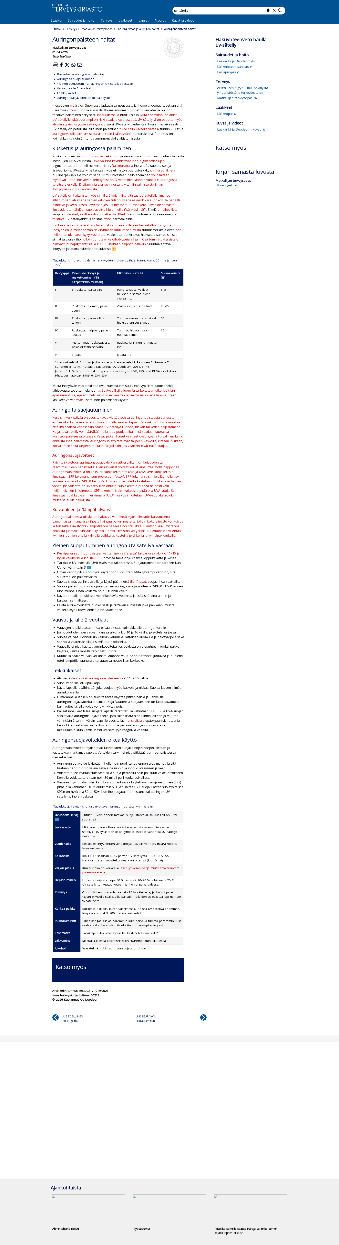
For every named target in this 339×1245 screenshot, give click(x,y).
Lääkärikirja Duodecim (236, 61)
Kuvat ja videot (183, 20)
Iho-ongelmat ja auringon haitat (138, 29)
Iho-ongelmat (227, 185)
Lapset (144, 20)
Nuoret (160, 20)
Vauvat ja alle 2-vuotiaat (74, 88)
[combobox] (228, 11)
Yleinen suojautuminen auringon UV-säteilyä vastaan (95, 83)
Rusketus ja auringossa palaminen (82, 74)
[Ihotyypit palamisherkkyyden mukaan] (114, 249)
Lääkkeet (125, 20)
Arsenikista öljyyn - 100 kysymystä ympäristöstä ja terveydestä (242, 90)
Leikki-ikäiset (66, 93)
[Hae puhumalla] (268, 10)
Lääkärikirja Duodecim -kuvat (241, 129)
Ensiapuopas (229, 72)
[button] (55, 65)
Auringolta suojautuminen (75, 79)
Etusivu (56, 20)
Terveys (106, 20)
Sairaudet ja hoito (81, 20)
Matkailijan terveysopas (97, 29)
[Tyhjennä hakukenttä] (274, 10)
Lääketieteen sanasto (235, 66)
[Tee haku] (280, 10)
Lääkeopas (227, 114)
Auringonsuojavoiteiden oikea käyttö (83, 98)
